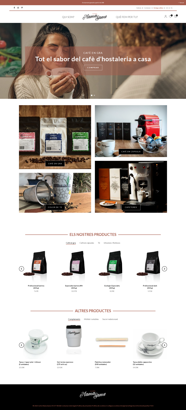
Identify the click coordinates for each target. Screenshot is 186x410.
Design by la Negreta (127, 406)
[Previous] (21, 268)
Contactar (147, 8)
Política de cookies (99, 406)
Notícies (138, 8)
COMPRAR (93, 67)
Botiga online (158, 8)
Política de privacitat (84, 406)
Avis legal (72, 406)
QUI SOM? (68, 16)
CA (167, 8)
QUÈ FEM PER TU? (127, 16)
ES (171, 8)
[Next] (164, 268)
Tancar (182, 3)
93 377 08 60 (56, 406)
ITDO (151, 406)
